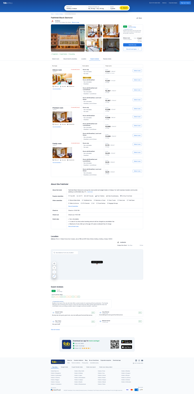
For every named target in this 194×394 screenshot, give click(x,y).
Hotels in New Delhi (79, 371)
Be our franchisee (94, 360)
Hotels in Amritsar (125, 379)
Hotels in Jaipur (78, 375)
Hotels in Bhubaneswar (80, 384)
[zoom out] (54, 272)
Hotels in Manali (102, 382)
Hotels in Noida (101, 377)
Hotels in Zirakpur (59, 14)
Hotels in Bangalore (56, 373)
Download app (117, 360)
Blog (86, 360)
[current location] (54, 263)
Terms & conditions (76, 362)
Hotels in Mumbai (125, 371)
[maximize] (54, 276)
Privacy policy (85, 362)
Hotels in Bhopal (125, 375)
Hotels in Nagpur (55, 379)
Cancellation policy (94, 362)
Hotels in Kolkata (78, 373)
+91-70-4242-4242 (155, 2)
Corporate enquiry (173, 2)
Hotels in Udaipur (78, 379)
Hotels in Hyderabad (56, 375)
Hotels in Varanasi (55, 382)
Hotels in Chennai (55, 377)
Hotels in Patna (101, 384)
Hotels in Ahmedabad (79, 377)
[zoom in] (54, 268)
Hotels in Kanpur (102, 379)
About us (164, 2)
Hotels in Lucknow (125, 377)
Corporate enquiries (105, 360)
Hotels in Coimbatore (56, 384)
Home (52, 14)
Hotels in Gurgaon (125, 373)
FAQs (68, 362)
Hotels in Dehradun (126, 382)
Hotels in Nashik (78, 382)
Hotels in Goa (101, 373)
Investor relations (78, 360)
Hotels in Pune (101, 371)
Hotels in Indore (102, 375)
